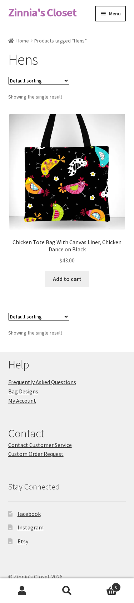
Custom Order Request (36, 453)
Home (22, 40)
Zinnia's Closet (42, 12)
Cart (103, 584)
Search (67, 591)
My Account (22, 400)
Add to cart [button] (67, 278)
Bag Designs (23, 391)
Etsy (23, 541)
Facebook (29, 513)
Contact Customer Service (40, 444)
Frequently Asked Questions (42, 382)
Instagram (31, 527)
